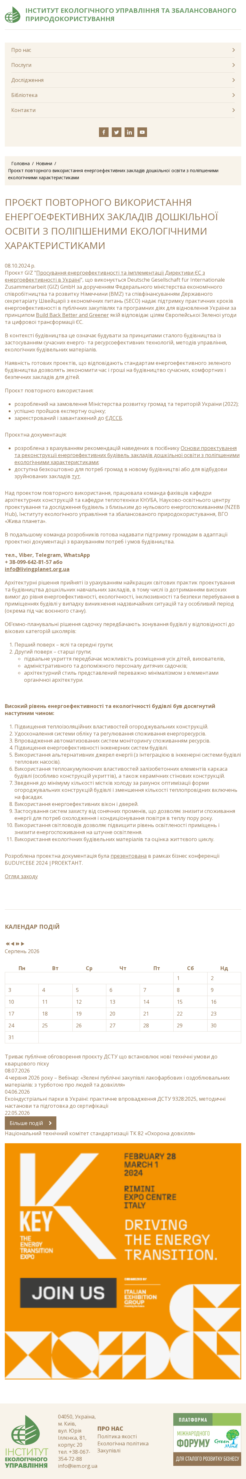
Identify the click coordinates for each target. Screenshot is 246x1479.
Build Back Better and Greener (72, 314)
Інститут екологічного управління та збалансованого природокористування (130, 14)
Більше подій (27, 1123)
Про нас (21, 49)
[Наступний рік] (17, 944)
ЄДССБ (113, 418)
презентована (129, 855)
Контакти (23, 110)
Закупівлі (108, 1450)
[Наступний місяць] (22, 944)
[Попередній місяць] (12, 944)
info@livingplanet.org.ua (37, 569)
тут (76, 476)
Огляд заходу (21, 876)
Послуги (21, 64)
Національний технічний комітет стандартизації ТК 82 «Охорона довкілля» (100, 1133)
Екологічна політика (123, 1443)
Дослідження (27, 80)
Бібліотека (24, 95)
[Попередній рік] (7, 944)
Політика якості (117, 1436)
